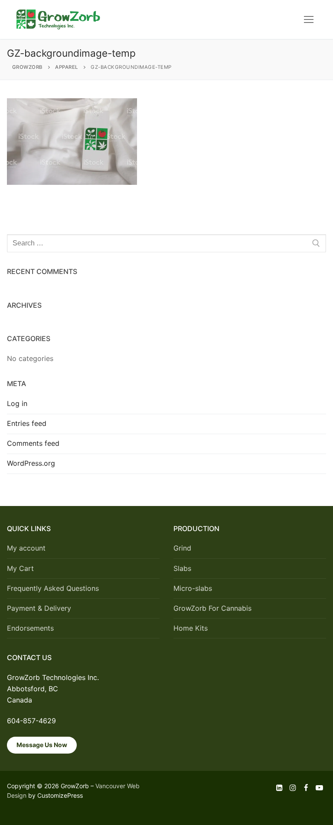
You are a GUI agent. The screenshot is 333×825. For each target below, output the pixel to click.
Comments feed (33, 443)
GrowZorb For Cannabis (212, 608)
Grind (182, 548)
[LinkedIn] (280, 788)
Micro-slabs (192, 588)
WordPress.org (31, 463)
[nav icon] (309, 19)
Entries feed (26, 423)
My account (26, 548)
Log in (17, 403)
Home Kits (190, 628)
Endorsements (30, 628)
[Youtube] (319, 788)
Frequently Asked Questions (53, 588)
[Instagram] (293, 788)
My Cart (20, 568)
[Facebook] (306, 788)
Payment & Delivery (39, 608)
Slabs (182, 568)
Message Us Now (41, 744)
